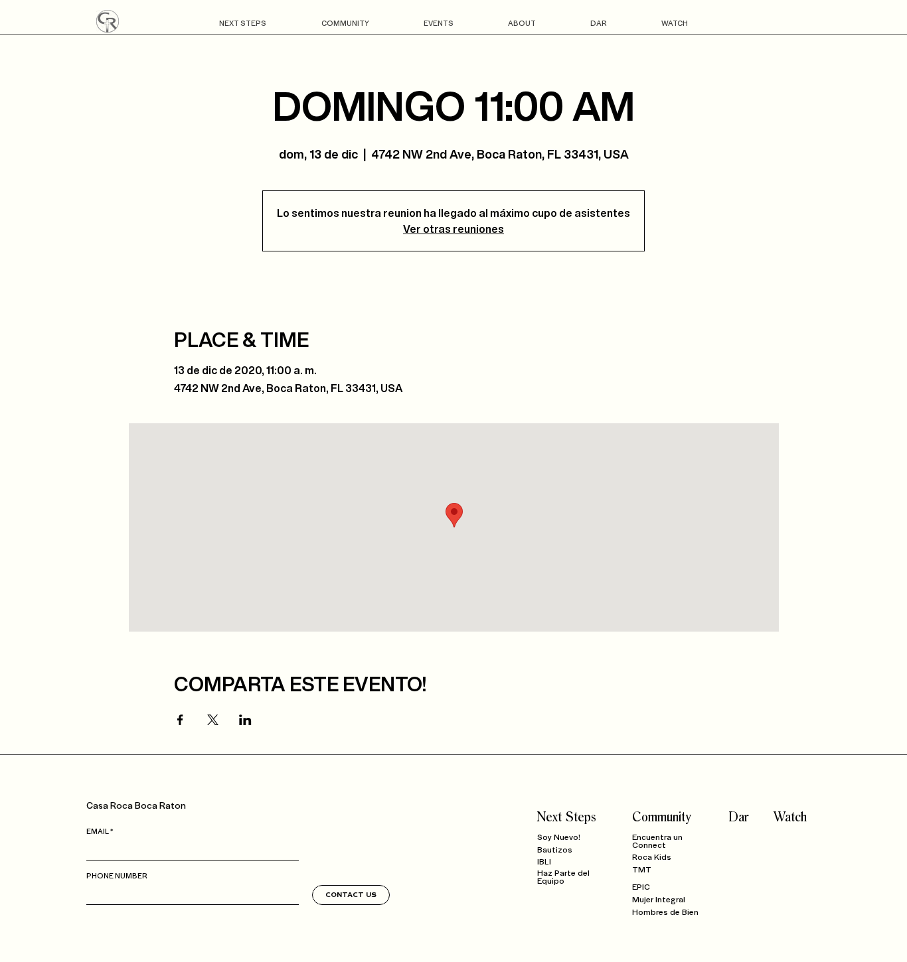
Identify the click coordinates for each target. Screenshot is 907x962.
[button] (242, 23)
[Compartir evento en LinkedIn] (245, 720)
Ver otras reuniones (453, 229)
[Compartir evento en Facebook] (180, 720)
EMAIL (97, 831)
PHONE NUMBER (116, 875)
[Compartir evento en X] (212, 720)
